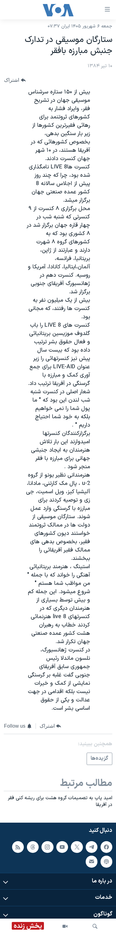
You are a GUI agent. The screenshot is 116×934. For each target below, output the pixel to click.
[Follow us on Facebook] (106, 847)
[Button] (15, 80)
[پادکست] (106, 861)
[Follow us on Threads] (33, 847)
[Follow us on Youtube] (62, 847)
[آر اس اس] (18, 847)
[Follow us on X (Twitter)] (77, 847)
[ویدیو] (65, 926)
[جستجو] (95, 926)
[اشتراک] (91, 861)
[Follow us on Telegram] (91, 847)
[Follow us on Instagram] (47, 847)
